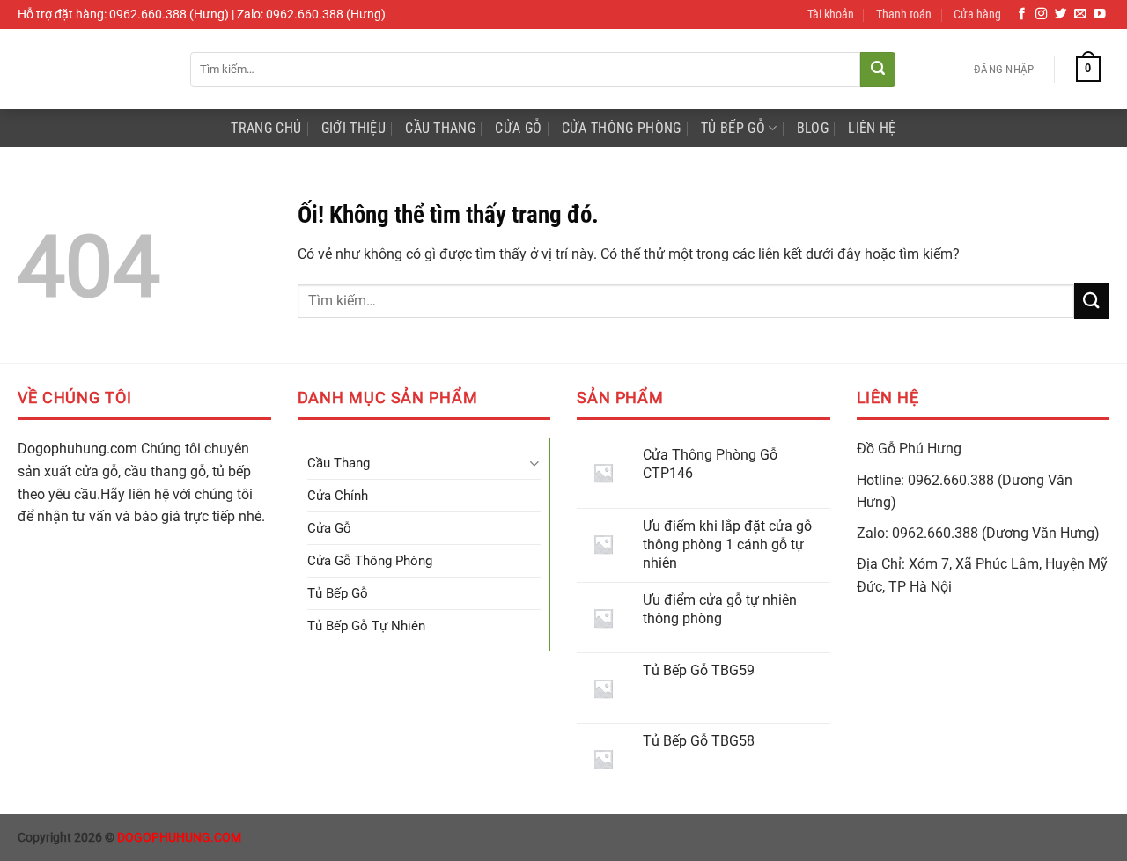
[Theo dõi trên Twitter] (1061, 14)
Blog (813, 128)
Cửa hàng (977, 14)
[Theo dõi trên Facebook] (1022, 14)
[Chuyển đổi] (534, 463)
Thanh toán (904, 14)
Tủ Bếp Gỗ (733, 128)
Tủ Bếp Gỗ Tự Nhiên (366, 626)
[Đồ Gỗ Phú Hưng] (91, 69)
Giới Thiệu (353, 128)
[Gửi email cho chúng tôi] (1080, 14)
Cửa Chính (337, 496)
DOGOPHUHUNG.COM (179, 837)
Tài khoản (830, 14)
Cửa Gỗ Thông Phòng (369, 561)
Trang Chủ (266, 128)
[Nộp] (877, 69)
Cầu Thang (440, 128)
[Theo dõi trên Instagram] (1041, 14)
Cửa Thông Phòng (621, 128)
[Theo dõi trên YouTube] (1100, 14)
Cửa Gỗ (518, 128)
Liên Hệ (871, 128)
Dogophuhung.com (77, 448)
